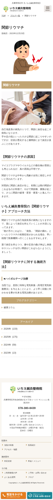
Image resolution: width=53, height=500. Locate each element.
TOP (4, 16)
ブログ (31, 477)
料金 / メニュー (34, 461)
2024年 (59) (10, 345)
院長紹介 (31, 445)
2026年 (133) (10, 329)
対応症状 (8, 461)
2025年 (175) (10, 337)
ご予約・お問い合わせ (37, 473)
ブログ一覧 (15, 16)
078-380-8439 (27, 408)
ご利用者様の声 (10, 473)
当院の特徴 (8, 445)
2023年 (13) (10, 353)
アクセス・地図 (10, 449)
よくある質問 (9, 477)
